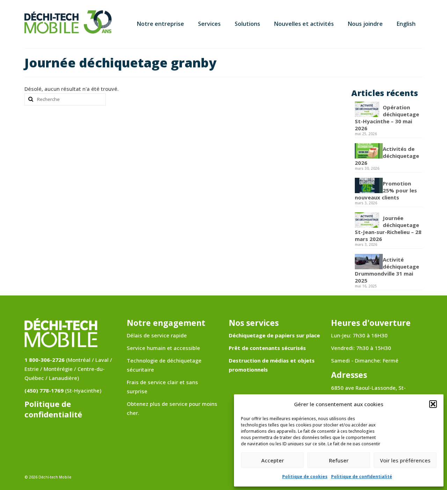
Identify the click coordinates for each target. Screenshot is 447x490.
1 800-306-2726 (44, 359)
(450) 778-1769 (44, 390)
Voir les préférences (405, 460)
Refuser (339, 460)
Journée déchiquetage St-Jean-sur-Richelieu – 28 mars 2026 (388, 228)
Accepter (272, 460)
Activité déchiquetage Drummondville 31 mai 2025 (387, 270)
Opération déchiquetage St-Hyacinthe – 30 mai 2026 (387, 118)
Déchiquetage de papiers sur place (274, 335)
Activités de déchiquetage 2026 (387, 155)
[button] (433, 404)
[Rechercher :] (65, 99)
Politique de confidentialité (361, 477)
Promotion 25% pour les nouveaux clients (386, 190)
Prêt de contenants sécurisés (267, 347)
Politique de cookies (305, 477)
